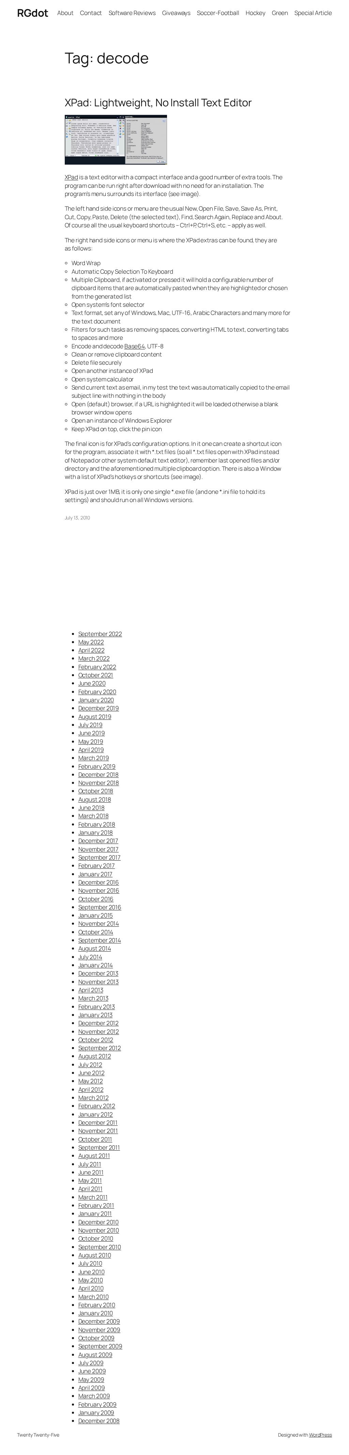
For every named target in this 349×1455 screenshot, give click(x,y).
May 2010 (90, 1280)
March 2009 (94, 1396)
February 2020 (97, 691)
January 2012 (95, 1114)
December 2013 (98, 973)
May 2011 (90, 1180)
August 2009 (95, 1354)
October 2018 (95, 791)
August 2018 (94, 799)
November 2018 (98, 782)
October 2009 (96, 1338)
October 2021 (95, 675)
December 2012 (98, 1023)
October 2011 (95, 1139)
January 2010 (95, 1313)
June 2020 (92, 683)
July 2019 (90, 725)
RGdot (32, 12)
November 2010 (98, 1230)
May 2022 (91, 642)
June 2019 (91, 733)
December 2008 (99, 1420)
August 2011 (94, 1155)
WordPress (320, 1434)
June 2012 (91, 1072)
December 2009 (99, 1321)
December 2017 (98, 840)
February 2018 (97, 824)
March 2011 (93, 1197)
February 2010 (97, 1305)
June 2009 (92, 1371)
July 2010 (90, 1263)
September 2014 (99, 940)
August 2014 (94, 948)
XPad (71, 177)
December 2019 (98, 708)
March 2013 (93, 998)
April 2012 (91, 1089)
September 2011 (99, 1147)
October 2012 (95, 1039)
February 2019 (97, 766)
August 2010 (94, 1255)
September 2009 (100, 1346)
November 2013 (98, 981)
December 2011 (98, 1122)
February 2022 (97, 667)
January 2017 (95, 874)
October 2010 (95, 1238)
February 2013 (96, 1006)
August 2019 (94, 716)
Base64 (134, 346)
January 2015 (95, 915)
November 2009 (99, 1329)
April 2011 (90, 1188)
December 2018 (98, 774)
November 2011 (98, 1130)
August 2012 (94, 1056)
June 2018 (91, 807)
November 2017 (98, 849)
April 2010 (91, 1288)
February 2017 (96, 865)
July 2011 (89, 1164)
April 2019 (91, 749)
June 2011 (91, 1172)
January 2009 (96, 1412)
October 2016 (96, 899)
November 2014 (98, 923)
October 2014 (95, 932)
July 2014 (90, 957)
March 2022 (94, 658)
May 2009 (91, 1379)
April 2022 (91, 650)
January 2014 (95, 965)
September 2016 (100, 907)
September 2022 (100, 634)
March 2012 (93, 1097)
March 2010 (93, 1296)
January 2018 (95, 832)
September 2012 (99, 1048)
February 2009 (97, 1404)
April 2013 (90, 990)
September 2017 (99, 857)
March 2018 (93, 816)
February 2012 (97, 1106)
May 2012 (90, 1081)
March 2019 (93, 758)
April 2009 (91, 1387)
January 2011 (95, 1213)
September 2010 (99, 1247)
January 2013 (95, 1015)
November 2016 (99, 890)
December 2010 (98, 1222)
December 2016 (98, 882)
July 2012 (90, 1064)
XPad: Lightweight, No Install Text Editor (158, 102)
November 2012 (98, 1031)
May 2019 (90, 741)
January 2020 (96, 700)
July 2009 (91, 1363)
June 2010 (91, 1272)
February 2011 (96, 1205)
